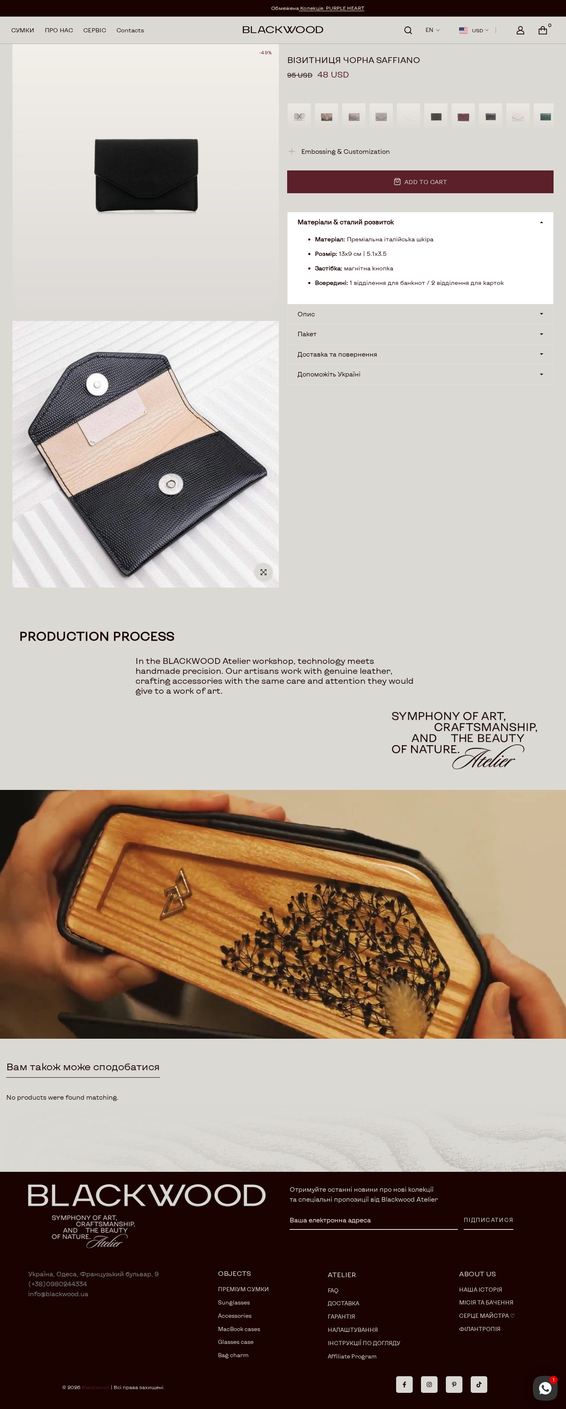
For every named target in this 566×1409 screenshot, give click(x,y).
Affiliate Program (352, 1356)
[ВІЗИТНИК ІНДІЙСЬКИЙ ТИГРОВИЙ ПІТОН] (299, 117)
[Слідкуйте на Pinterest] (454, 1384)
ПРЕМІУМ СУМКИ (243, 1289)
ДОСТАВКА (343, 1303)
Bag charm (233, 1355)
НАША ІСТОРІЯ (480, 1289)
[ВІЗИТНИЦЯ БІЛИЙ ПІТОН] (408, 117)
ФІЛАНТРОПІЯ (480, 1329)
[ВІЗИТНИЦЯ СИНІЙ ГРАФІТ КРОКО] (381, 117)
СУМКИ (22, 30)
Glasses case (236, 1342)
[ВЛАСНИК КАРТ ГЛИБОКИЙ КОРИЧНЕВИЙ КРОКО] (353, 117)
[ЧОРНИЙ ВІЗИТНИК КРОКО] (490, 117)
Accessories (235, 1315)
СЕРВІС (94, 30)
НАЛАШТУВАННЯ (353, 1329)
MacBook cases (239, 1329)
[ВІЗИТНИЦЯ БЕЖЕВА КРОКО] (518, 117)
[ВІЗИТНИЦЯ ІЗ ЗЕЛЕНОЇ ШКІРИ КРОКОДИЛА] (545, 117)
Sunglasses (234, 1302)
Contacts (130, 30)
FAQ (333, 1290)
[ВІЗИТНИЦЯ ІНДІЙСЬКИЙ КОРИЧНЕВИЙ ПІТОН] (326, 117)
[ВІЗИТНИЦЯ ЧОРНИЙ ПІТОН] (435, 117)
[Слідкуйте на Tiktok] (479, 1384)
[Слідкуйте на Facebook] (404, 1384)
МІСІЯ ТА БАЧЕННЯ (486, 1302)
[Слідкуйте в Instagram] (429, 1384)
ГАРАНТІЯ (341, 1316)
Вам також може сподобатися (83, 1066)
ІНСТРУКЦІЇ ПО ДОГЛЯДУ (364, 1343)
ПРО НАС (59, 30)
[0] (543, 30)
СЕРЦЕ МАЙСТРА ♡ (487, 1315)
